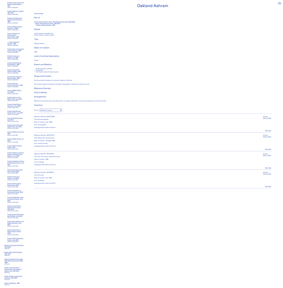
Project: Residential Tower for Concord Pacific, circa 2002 (15, 199)
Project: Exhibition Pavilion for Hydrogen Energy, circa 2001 (15, 163)
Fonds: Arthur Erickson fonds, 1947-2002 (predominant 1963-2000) (54, 22)
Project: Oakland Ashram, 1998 (45, 25)
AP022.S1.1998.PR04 (40, 92)
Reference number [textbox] (46, 110)
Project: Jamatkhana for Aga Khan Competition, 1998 (14, 20)
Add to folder (267, 118)
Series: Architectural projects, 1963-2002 (47, 23)
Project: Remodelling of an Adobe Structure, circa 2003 (15, 223)
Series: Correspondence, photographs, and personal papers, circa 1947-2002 (12, 269)
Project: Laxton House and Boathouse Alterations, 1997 (15, 4)
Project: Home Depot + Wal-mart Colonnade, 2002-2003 (14, 207)
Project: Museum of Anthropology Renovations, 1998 (13, 35)
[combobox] (51, 110)
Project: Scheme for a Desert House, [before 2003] (14, 231)
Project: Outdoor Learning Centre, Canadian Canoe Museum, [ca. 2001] (15, 154)
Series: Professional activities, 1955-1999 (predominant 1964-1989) (13, 261)
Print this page (38, 13)
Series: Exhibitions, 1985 (12, 283)
